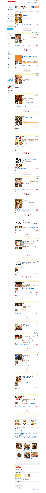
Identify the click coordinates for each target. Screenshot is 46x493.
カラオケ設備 (33, 433)
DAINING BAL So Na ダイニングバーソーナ (35, 32)
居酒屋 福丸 (32, 458)
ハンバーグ (32, 437)
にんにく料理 (33, 436)
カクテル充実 (9, 73)
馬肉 (35, 437)
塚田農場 (32, 488)
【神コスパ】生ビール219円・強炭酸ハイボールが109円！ (31, 102)
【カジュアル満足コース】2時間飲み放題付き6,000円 (21, 168)
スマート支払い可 (10, 67)
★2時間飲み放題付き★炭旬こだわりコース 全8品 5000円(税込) (22, 272)
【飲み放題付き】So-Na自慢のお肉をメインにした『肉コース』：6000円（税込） (23, 24)
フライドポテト (23, 436)
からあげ (21, 436)
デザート (27, 436)
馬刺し (17, 437)
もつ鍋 (28, 437)
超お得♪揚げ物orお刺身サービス (29, 382)
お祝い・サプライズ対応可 (10, 77)
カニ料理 (36, 436)
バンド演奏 (36, 433)
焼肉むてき (38, 176)
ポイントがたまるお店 (10, 35)
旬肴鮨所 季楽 (24, 221)
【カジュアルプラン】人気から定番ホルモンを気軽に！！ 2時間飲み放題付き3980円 (24, 189)
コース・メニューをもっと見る (35, 86)
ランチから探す (16, 484)
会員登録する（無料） (28, 2)
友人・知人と (9, 39)
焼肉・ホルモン (28, 9)
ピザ (31, 436)
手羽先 (27, 437)
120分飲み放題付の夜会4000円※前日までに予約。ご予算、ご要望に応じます (23, 344)
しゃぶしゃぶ (20, 437)
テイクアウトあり (10, 52)
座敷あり (9, 58)
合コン (8, 45)
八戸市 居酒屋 (16, 486)
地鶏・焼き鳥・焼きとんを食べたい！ (20, 420)
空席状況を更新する (27, 50)
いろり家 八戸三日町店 (18, 449)
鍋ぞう (27, 488)
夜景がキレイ (26, 433)
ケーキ (30, 437)
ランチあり (9, 51)
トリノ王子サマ (24, 200)
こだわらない (16, 436)
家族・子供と (9, 40)
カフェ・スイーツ (17, 430)
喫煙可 (8, 64)
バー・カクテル (31, 9)
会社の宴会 (9, 43)
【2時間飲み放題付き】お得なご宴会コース (20, 313)
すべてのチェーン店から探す (36, 489)
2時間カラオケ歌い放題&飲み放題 (19, 230)
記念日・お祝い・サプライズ (10, 42)
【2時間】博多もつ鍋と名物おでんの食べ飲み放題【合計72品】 (22, 105)
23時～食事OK (20, 433)
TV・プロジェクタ (29, 433)
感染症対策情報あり (10, 54)
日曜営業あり (23, 433)
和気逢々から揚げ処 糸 (37, 73)
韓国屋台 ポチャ (17, 458)
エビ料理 (19, 436)
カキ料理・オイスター (24, 437)
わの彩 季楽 (38, 259)
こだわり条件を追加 (11, 79)
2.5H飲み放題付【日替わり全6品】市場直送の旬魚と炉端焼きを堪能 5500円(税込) (23, 45)
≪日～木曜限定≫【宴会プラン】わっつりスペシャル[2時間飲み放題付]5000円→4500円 (24, 314)
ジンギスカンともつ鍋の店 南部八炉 (27, 117)
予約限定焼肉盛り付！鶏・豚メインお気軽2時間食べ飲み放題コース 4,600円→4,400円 (24, 406)
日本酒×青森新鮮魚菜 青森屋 (26, 377)
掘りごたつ (9, 57)
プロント (23, 488)
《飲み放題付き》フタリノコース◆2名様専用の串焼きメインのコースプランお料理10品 (24, 210)
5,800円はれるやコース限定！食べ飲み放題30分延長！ (31, 403)
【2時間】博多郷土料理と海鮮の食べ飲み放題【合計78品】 (21, 106)
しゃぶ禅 (25, 488)
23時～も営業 (17, 433)
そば (36, 437)
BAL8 (23, 356)
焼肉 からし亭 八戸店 (25, 283)
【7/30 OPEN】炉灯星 (25, 263)
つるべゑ (38, 352)
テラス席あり (9, 60)
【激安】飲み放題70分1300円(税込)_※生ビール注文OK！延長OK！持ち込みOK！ (23, 65)
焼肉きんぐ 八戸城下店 (25, 325)
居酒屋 (26, 9)
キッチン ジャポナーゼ (33, 449)
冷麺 (34, 437)
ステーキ (30, 436)
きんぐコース (17, 331)
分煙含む (9, 65)
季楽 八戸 (38, 238)
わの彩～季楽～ (24, 242)
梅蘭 (18, 488)
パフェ (16, 437)
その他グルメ (21, 430)
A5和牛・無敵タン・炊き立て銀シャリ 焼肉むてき (29, 159)
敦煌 (19, 488)
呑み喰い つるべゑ (25, 337)
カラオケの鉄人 (29, 488)
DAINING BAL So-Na (25, 15)
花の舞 (21, 488)
